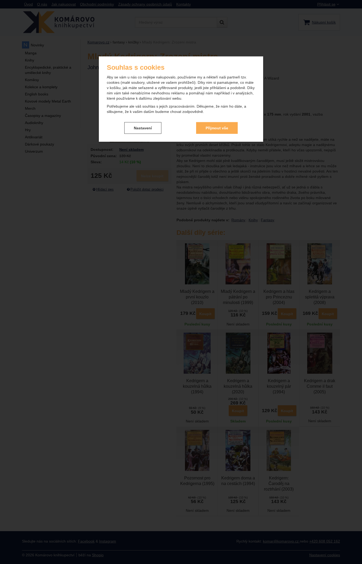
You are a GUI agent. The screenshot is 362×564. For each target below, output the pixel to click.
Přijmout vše (217, 128)
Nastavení (143, 128)
